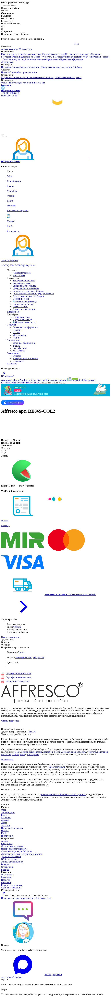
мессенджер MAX (53, 974)
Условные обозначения (37, 77)
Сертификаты (63, 77)
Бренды (52, 77)
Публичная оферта (42, 898)
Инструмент (7, 836)
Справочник (13, 340)
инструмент (33, 754)
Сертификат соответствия (18, 673)
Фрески (5, 820)
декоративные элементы (74, 752)
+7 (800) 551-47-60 (10, 93)
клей (22, 754)
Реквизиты (39, 82)
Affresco (17, 627)
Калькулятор (76, 77)
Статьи (13, 72)
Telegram (5, 44)
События (11, 324)
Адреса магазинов (10, 49)
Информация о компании (21, 82)
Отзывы (5, 82)
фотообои (48, 752)
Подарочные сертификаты (78, 54)
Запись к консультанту (14, 59)
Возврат (5, 864)
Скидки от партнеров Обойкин (28, 291)
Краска (4, 815)
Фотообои (6, 817)
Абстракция (38, 657)
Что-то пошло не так (35, 59)
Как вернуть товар (33, 54)
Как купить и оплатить (12, 54)
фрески (57, 752)
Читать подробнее (10, 720)
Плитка (5, 830)
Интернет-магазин (10, 90)
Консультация (14, 402)
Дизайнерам (7, 62)
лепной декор (28, 752)
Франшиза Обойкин (72, 67)
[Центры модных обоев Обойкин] (55, 131)
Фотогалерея (25, 49)
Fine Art (21, 652)
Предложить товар (10, 67)
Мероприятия (23, 72)
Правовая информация (71, 59)
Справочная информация (13, 77)
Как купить (6, 843)
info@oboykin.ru (9, 95)
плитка (15, 754)
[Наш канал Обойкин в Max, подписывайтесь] (3, 88)
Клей (3, 833)
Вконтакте (43, 44)
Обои (17, 752)
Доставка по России (11, 856)
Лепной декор (8, 812)
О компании (13, 353)
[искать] (2, 134)
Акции (33, 72)
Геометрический (23, 657)
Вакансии (6, 85)
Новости (5, 72)
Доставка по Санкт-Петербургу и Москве (41, 57)
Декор (4, 823)
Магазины (6, 877)
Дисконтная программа (53, 54)
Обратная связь (52, 59)
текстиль (91, 752)
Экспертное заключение (18, 681)
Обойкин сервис (101, 57)
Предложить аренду (29, 67)
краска (39, 752)
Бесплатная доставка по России (77, 57)
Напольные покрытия (12, 828)
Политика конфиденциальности (17, 898)
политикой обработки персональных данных (63, 794)
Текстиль (5, 825)
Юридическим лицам (51, 67)
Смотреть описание (11, 637)
